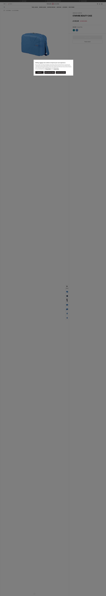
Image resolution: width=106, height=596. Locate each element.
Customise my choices (60, 72)
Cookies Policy (56, 69)
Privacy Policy (48, 69)
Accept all (39, 72)
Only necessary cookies (49, 72)
